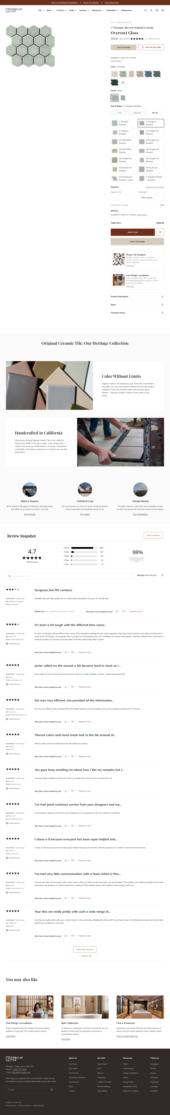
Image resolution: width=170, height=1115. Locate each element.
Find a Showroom (112, 3)
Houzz (153, 1073)
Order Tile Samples (91, 3)
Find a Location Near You (127, 1036)
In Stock (60, 10)
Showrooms (126, 10)
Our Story (73, 1064)
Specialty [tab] (137, 113)
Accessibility (102, 1091)
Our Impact (85, 514)
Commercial (128, 1068)
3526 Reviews (154, 39)
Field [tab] (119, 113)
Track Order (102, 1064)
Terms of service (25, 1106)
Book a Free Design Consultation (64, 3)
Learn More (11, 1036)
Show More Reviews (85, 949)
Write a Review (153, 535)
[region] (85, 2)
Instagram (154, 1064)
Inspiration (111, 10)
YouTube (154, 1086)
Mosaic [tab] (155, 113)
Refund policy (38, 1106)
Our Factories (29, 514)
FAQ (99, 1068)
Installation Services (77, 1077)
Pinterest (154, 1077)
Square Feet (116, 192)
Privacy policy (11, 1106)
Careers (72, 1091)
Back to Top (86, 956)
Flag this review (136, 611)
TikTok (153, 1068)
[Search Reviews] (9, 575)
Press (71, 1086)
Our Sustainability (140, 514)
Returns (100, 1073)
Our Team (73, 1068)
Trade (71, 10)
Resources (96, 10)
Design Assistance (130, 1073)
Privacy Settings (103, 1086)
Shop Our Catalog (131, 1091)
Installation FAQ (130, 1086)
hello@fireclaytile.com (21, 1072)
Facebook (154, 1082)
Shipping (101, 1077)
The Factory (74, 1073)
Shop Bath (65, 1039)
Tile (39, 10)
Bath (49, 10)
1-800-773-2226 (19, 1069)
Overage (143, 192)
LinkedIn (154, 1091)
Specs (125, 1077)
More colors (123, 82)
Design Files (128, 1082)
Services (82, 10)
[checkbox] (160, 232)
